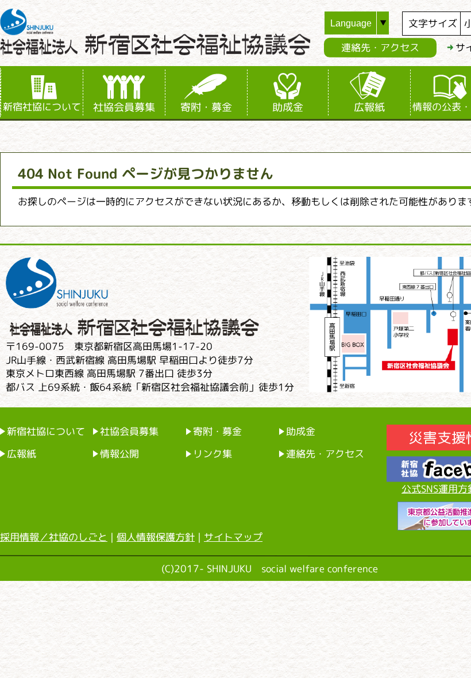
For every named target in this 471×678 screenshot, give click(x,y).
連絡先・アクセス (380, 47)
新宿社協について (42, 106)
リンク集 (212, 453)
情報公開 (119, 453)
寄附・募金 (206, 107)
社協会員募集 (124, 107)
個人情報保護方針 (156, 537)
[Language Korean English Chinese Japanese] (363, 22)
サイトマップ (233, 537)
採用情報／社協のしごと (53, 537)
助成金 (287, 107)
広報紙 (369, 107)
